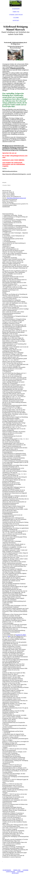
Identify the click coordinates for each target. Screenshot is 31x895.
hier (9, 636)
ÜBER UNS (16, 11)
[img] (15, 3)
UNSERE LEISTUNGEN (16, 14)
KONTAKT (16, 20)
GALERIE (16, 17)
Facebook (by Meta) (21, 634)
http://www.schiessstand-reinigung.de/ (16, 198)
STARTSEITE (16, 9)
